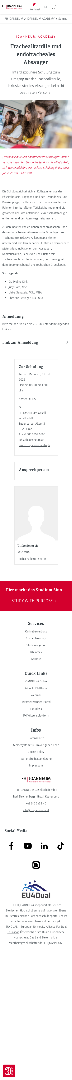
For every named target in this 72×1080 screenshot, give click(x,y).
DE (46, 7)
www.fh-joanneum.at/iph (34, 445)
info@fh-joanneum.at (36, 810)
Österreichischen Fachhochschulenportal (33, 916)
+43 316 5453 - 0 (36, 803)
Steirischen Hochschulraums (23, 910)
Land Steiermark (45, 937)
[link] (36, 631)
